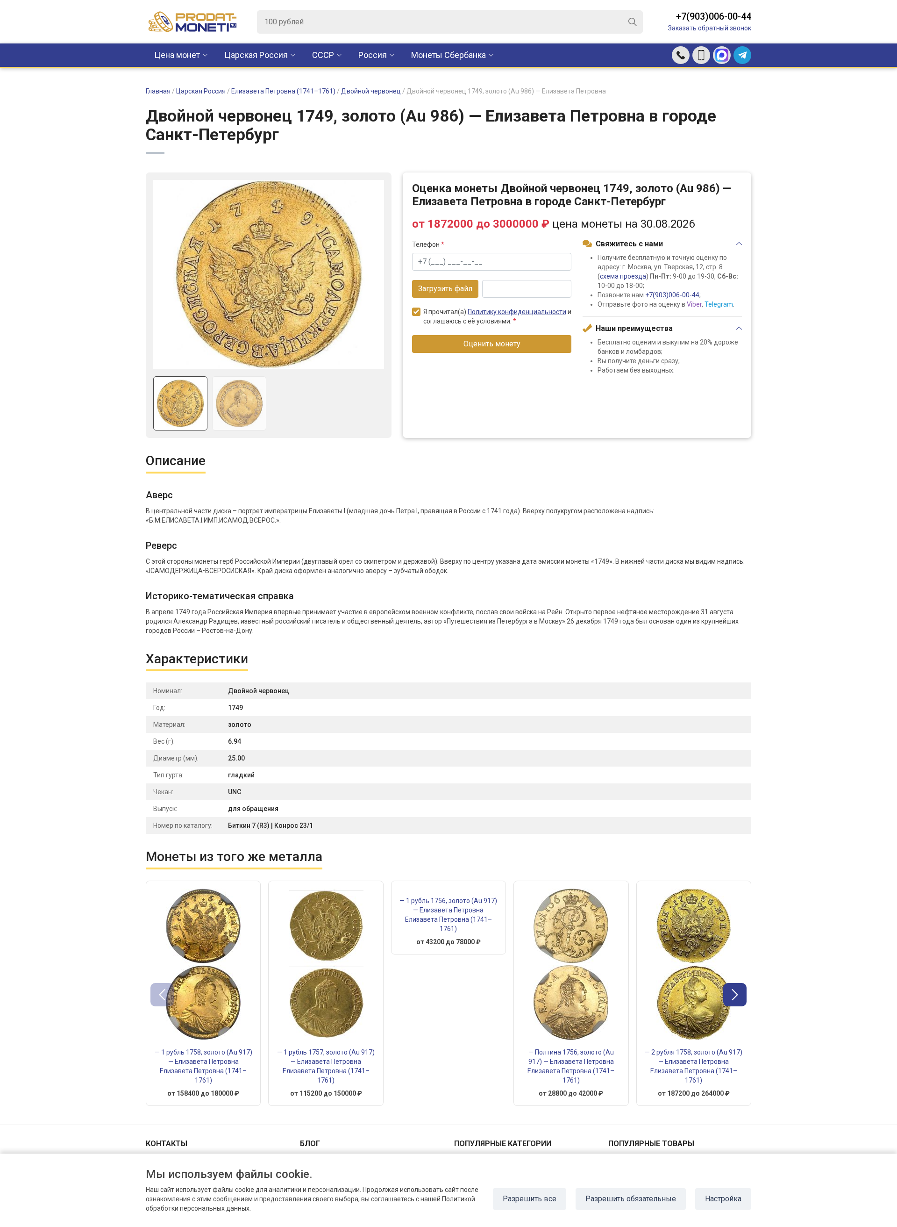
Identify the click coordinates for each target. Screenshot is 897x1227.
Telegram (719, 304)
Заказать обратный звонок (709, 28)
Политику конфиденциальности (517, 312)
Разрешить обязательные (630, 1198)
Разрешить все (529, 1198)
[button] (735, 994)
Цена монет (177, 55)
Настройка (723, 1198)
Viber (694, 304)
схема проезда (623, 276)
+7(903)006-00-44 (713, 16)
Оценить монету (491, 343)
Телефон (428, 244)
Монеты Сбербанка (448, 55)
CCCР (323, 55)
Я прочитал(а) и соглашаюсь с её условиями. (497, 316)
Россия (372, 55)
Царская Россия (256, 55)
